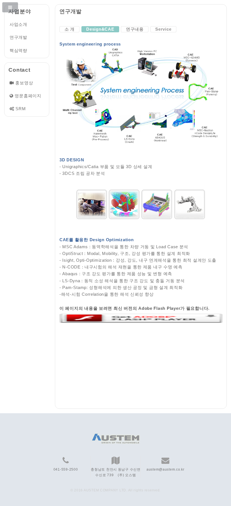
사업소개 (18, 24)
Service (163, 29)
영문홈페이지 (28, 96)
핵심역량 (18, 50)
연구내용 (135, 29)
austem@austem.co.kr (165, 469)
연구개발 (18, 37)
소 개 (70, 29)
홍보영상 (24, 83)
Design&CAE (100, 29)
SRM (20, 109)
